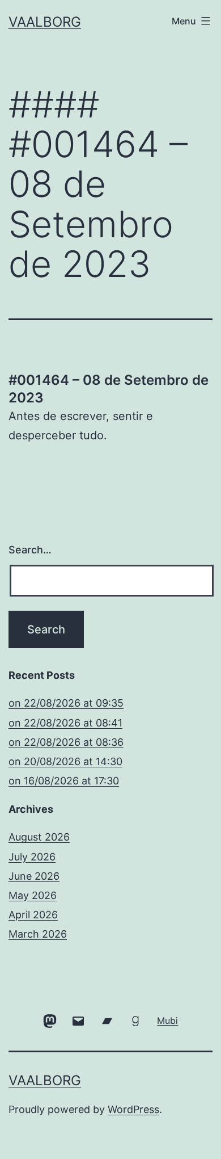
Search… (30, 550)
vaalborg (44, 22)
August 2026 (39, 837)
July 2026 (32, 857)
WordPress (133, 1109)
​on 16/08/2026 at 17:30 (63, 781)
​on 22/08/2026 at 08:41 (65, 723)
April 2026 (33, 915)
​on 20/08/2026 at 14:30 (65, 761)
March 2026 (37, 934)
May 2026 (32, 895)
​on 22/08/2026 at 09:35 (66, 703)
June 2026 (34, 876)
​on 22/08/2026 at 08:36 (66, 742)
